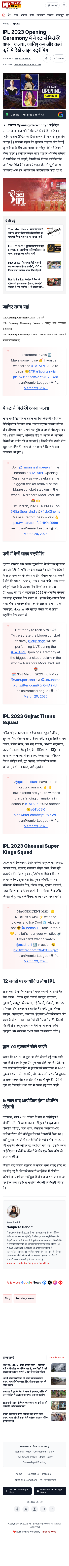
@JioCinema (50, 511)
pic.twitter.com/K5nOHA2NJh (35, 685)
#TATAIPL (38, 366)
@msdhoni (24, 945)
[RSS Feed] (52, 1509)
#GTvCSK (37, 809)
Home (6, 23)
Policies (46, 1473)
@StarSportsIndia (42, 371)
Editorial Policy (23, 1451)
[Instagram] (34, 1509)
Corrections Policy (43, 1451)
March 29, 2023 (36, 388)
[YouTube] (43, 1509)
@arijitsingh (37, 641)
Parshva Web (48, 1531)
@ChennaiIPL (31, 928)
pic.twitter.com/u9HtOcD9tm (35, 523)
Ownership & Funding (34, 1462)
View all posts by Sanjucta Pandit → (28, 1263)
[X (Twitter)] (25, 1509)
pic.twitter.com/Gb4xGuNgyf (35, 950)
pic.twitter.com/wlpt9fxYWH (35, 815)
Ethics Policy (46, 1456)
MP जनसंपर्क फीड (48, 1479)
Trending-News (25, 1298)
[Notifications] (64, 5)
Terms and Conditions (25, 1479)
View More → (56, 1357)
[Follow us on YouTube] (60, 1283)
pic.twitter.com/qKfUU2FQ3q (35, 377)
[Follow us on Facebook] (44, 1283)
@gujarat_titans (27, 782)
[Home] (3, 15)
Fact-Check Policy (27, 1456)
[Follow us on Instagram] (55, 1283)
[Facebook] (17, 1509)
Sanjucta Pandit (23, 58)
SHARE (60, 58)
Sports (16, 23)
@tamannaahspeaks (34, 467)
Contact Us (33, 1473)
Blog (7, 1298)
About (19, 1473)
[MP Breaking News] (11, 5)
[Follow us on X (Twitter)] (50, 1283)
